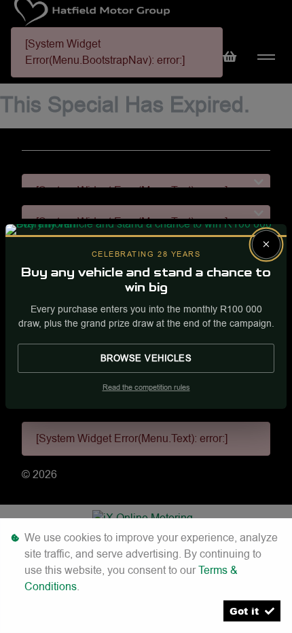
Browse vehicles (146, 358)
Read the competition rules (146, 387)
